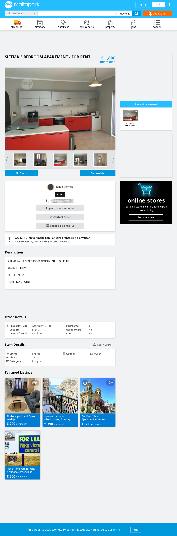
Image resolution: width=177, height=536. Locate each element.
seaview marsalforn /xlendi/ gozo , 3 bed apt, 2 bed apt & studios (58, 418)
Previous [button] (11, 160)
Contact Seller (62, 217)
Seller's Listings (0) (62, 225)
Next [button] (108, 160)
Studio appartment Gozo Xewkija (21, 418)
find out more (146, 217)
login (158, 4)
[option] (60, 109)
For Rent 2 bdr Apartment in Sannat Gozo (93, 418)
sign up (143, 4)
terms (117, 530)
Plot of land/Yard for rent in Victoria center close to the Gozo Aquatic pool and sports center (21, 470)
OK (136, 529)
